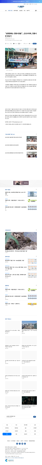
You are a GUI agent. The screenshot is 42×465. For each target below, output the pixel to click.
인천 (35, 424)
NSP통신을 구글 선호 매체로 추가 (19, 1)
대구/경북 (25, 424)
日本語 (30, 4)
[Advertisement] (21, 22)
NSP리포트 (16, 10)
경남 (16, 434)
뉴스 (6, 10)
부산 (16, 424)
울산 (25, 427)
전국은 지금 (10, 10)
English (27, 4)
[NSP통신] (21, 7)
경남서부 (25, 434)
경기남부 (7, 431)
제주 (35, 434)
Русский (35, 4)
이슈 (24, 10)
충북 (35, 431)
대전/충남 (16, 427)
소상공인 (20, 10)
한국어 (25, 4)
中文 (32, 4)
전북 (7, 434)
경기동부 (35, 427)
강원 (25, 431)
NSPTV (28, 10)
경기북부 (16, 431)
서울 (7, 424)
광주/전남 (7, 427)
